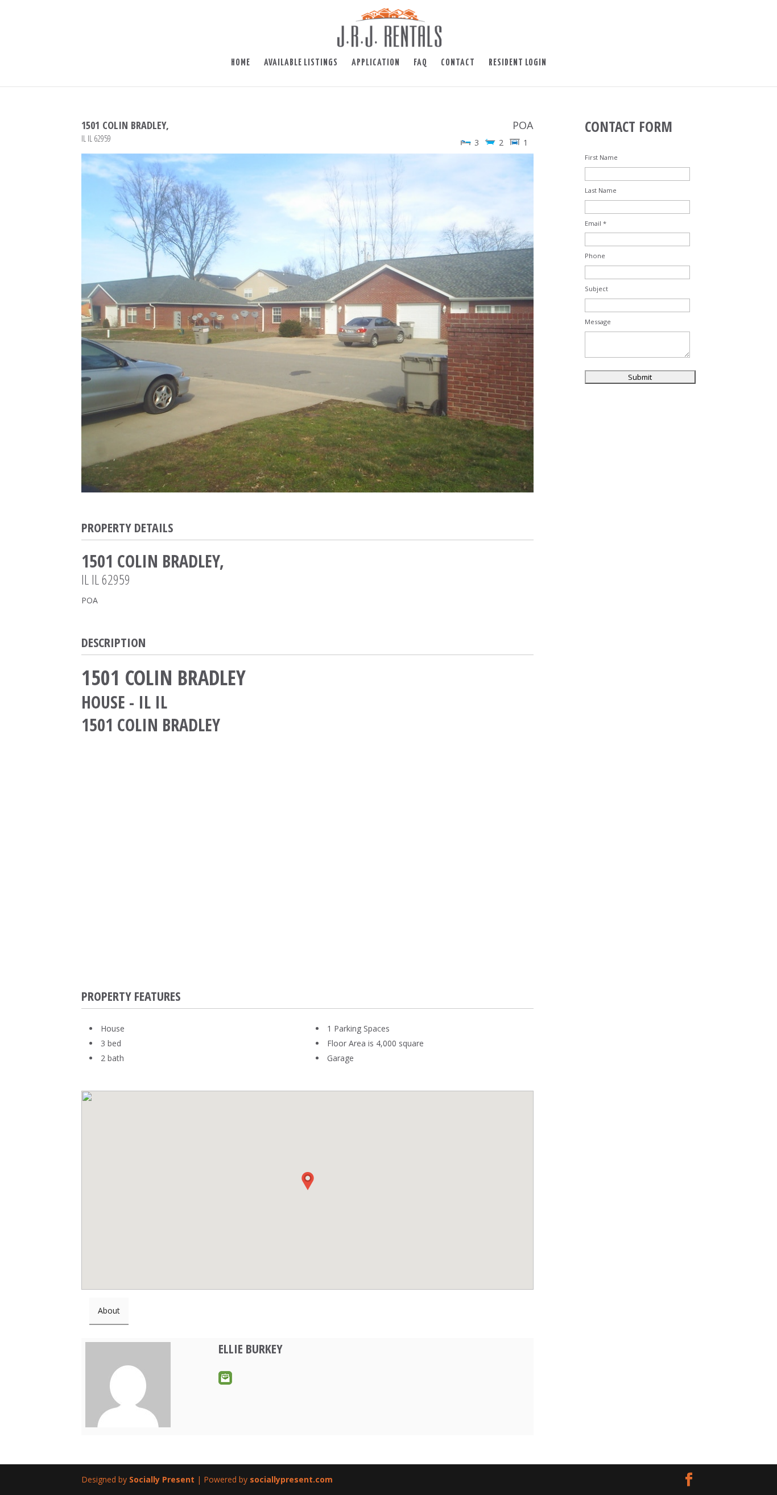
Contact (458, 63)
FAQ (420, 63)
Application (376, 63)
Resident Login (518, 63)
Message (598, 321)
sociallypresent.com (291, 1479)
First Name (601, 157)
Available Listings (301, 63)
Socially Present (162, 1479)
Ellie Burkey (250, 1348)
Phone (595, 255)
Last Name (601, 190)
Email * (595, 223)
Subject (596, 288)
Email (225, 1378)
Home (240, 63)
